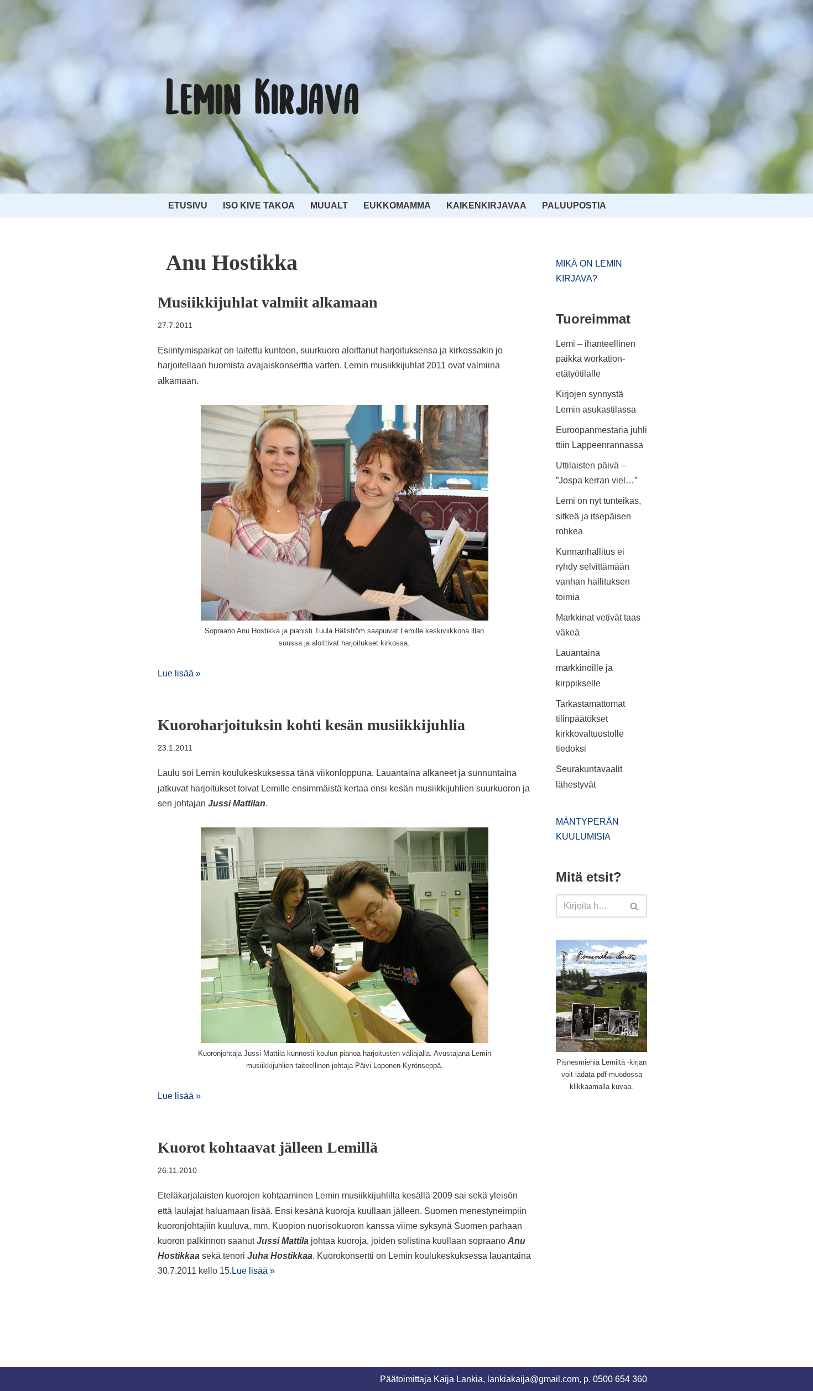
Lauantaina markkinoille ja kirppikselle (584, 667)
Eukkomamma (397, 205)
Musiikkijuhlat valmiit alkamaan (268, 302)
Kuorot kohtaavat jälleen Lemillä (268, 1147)
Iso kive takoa (259, 205)
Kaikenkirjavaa (486, 205)
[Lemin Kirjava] (262, 96)
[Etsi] (634, 906)
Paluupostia (574, 205)
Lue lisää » (179, 673)
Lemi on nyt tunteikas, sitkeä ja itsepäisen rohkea (598, 515)
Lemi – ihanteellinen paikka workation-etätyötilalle (595, 358)
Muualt (329, 205)
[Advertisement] (639, 1184)
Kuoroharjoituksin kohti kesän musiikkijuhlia (311, 724)
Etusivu (187, 205)
